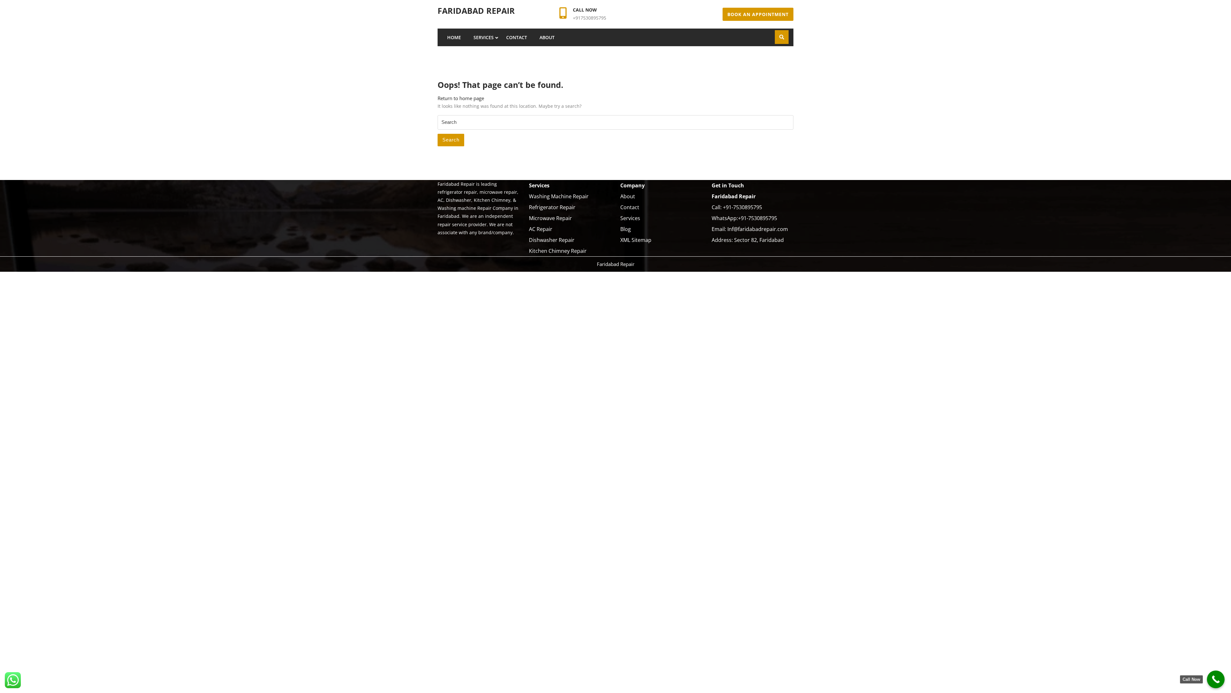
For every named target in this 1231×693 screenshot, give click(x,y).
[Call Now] (1216, 679)
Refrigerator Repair (552, 207)
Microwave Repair (550, 218)
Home (454, 37)
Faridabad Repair (476, 10)
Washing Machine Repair (559, 196)
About (547, 37)
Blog (625, 229)
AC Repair (540, 229)
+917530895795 (589, 18)
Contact (516, 37)
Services (483, 37)
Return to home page (461, 98)
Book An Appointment (758, 14)
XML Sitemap (635, 240)
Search (450, 139)
